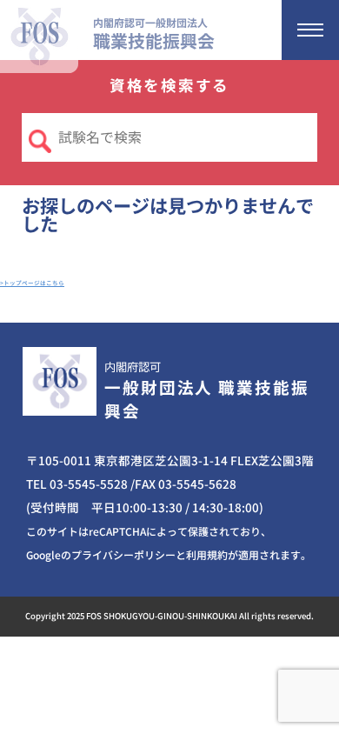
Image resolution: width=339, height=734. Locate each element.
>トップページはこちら (32, 282)
